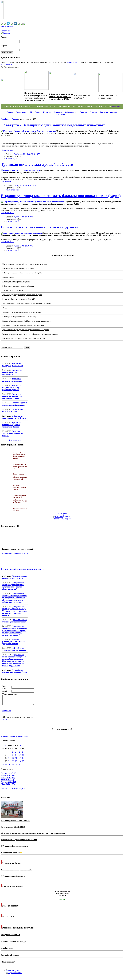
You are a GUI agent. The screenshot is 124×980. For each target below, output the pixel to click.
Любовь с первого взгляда (13, 941)
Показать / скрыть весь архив (13, 788)
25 (23, 761)
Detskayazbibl (19, 154)
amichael (61, 899)
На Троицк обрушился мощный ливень (20, 487)
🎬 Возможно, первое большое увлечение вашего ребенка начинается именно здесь (33, 833)
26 (3, 764)
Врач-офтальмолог (9, 277)
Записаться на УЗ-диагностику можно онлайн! (19, 840)
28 (9, 764)
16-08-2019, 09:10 (27, 217)
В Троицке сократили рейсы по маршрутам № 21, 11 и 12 (23, 273)
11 (23, 755)
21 (9, 761)
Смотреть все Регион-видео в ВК (14, 553)
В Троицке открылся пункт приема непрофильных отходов (24, 338)
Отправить (6, 711)
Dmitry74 (17, 185)
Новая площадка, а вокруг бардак (107, 96)
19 (3, 761)
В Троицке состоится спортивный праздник (18, 268)
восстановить (6, 64)
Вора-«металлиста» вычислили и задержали (39, 227)
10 (20, 755)
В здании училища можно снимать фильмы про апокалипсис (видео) (61, 196)
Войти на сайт (7, 26)
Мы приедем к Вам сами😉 (11, 852)
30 (16, 764)
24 (20, 761)
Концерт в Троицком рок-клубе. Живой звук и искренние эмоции (26, 321)
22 (13, 761)
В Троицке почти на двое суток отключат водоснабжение (20, 466)
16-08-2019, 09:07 (27, 246)
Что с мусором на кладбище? (82, 96)
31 (20, 764)
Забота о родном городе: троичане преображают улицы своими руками (12, 87)
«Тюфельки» (7, 948)
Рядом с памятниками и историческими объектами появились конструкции (30, 334)
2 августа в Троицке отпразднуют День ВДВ (18, 299)
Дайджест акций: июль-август (13, 290)
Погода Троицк (62, 513)
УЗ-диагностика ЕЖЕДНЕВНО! (13, 827)
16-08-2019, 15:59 (33, 154)
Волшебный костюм (10, 955)
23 (16, 761)
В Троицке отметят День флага (13, 876)
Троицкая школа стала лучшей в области (37, 164)
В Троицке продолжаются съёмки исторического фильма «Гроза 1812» (61, 96)
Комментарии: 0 (12, 158)
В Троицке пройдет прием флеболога (15, 846)
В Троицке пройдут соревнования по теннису (19, 317)
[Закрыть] (5, 33)
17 (20, 758)
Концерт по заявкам (10, 934)
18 (23, 758)
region (16, 217)
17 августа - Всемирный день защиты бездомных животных (53, 125)
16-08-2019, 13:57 (29, 185)
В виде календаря (8, 736)
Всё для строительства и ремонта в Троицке (18, 286)
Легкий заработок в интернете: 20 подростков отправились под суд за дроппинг (20, 498)
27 (6, 764)
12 (3, 758)
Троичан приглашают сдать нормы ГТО (16, 870)
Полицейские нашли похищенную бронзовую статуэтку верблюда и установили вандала (35, 96)
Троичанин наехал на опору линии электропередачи (21, 312)
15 (13, 758)
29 (13, 764)
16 (16, 758)
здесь (4, 719)
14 (9, 758)
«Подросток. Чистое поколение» (14, 308)
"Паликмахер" (8, 962)
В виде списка (22, 736)
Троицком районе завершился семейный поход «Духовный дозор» (26, 303)
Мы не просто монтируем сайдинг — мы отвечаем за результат (25, 264)
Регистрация (6, 31)
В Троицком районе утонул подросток (16, 282)
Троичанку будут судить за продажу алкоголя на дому (22, 295)
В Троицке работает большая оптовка (15, 821)
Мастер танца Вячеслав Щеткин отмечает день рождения (23, 325)
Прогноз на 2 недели (62, 519)
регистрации (72, 62)
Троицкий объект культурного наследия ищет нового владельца (25, 330)
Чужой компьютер (11, 67)
